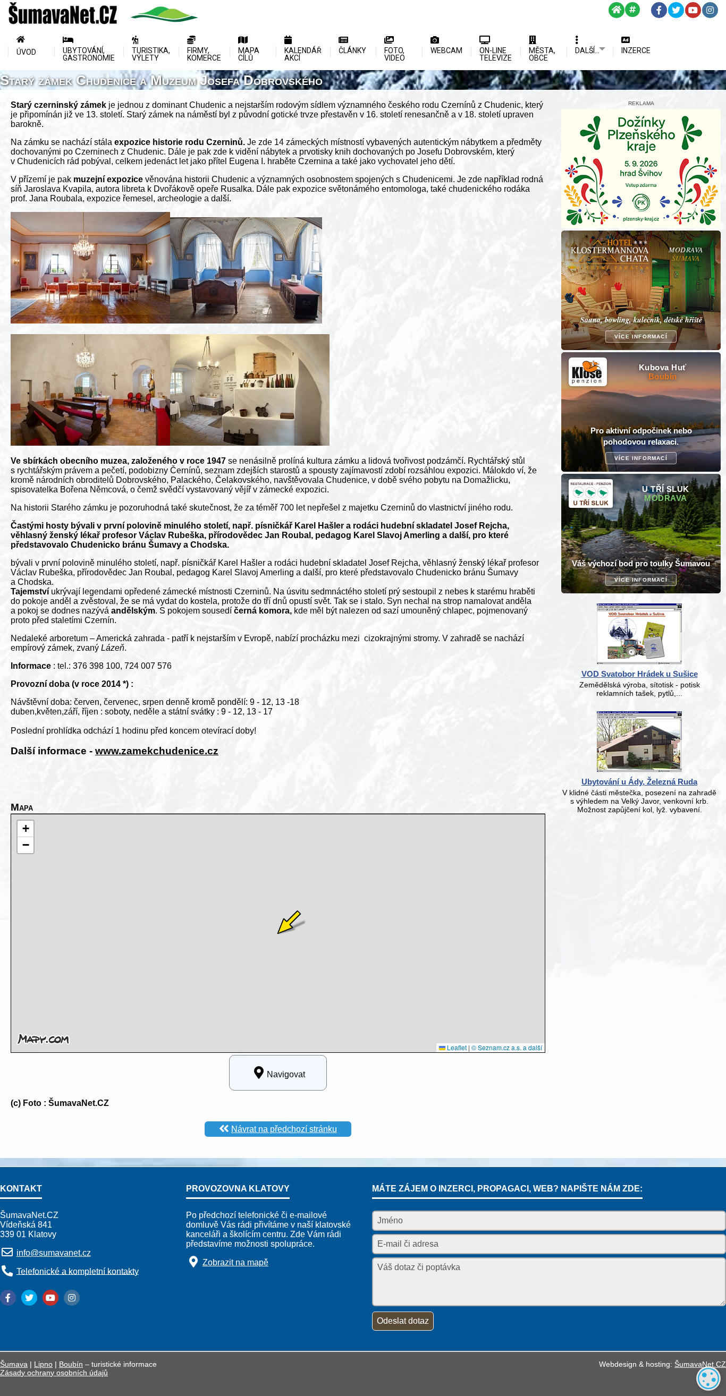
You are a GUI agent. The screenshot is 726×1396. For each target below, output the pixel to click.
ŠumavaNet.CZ (700, 1364)
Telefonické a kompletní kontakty (77, 1270)
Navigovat (286, 1074)
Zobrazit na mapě (235, 1262)
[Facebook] (659, 10)
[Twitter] (676, 10)
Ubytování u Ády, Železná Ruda (639, 781)
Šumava (14, 1364)
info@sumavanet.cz (53, 1252)
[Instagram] (710, 10)
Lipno (43, 1364)
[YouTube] (693, 10)
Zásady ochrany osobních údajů (54, 1372)
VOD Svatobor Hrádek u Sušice (639, 673)
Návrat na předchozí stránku (284, 1129)
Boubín (71, 1364)
